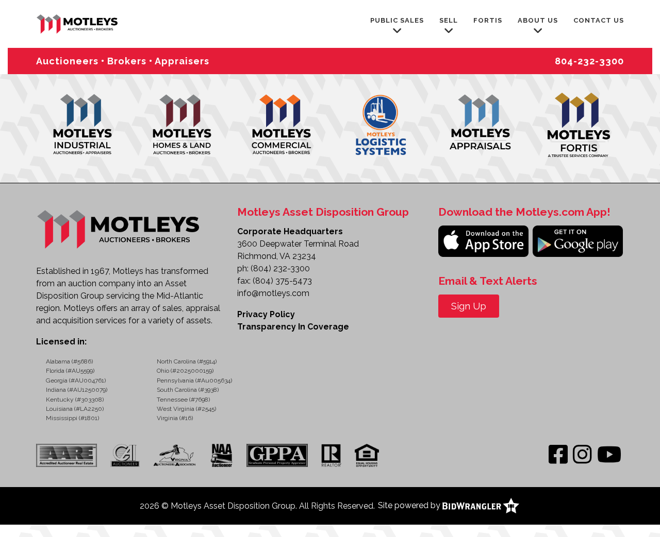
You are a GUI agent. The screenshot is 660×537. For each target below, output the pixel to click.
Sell (448, 20)
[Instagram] (582, 454)
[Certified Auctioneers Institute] (125, 455)
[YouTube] (609, 454)
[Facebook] (558, 454)
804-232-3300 (589, 61)
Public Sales (397, 20)
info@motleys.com (273, 293)
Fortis (487, 20)
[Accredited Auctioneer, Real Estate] (69, 455)
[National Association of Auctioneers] (221, 455)
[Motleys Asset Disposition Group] (78, 23)
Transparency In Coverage (293, 327)
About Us (538, 20)
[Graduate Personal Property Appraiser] (277, 455)
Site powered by (410, 505)
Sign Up (468, 306)
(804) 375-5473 (282, 281)
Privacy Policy (266, 314)
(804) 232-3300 (280, 268)
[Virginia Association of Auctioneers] (175, 455)
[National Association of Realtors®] (331, 455)
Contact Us (598, 20)
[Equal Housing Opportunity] (367, 455)
